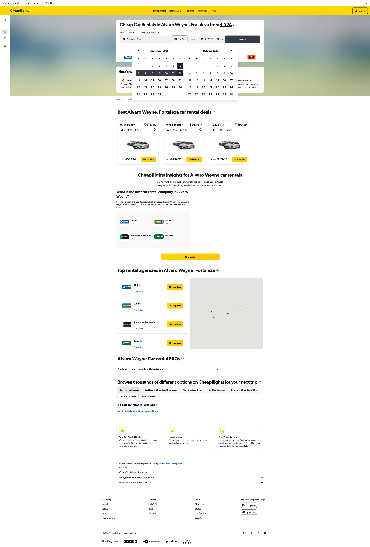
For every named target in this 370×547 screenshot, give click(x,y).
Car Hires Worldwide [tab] (192, 390)
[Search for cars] (5, 32)
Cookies (50, 3)
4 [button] (173, 66)
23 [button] (159, 87)
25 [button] (173, 87)
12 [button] (180, 73)
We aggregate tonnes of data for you (137, 477)
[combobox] (127, 32)
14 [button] (145, 80)
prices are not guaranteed (175, 464)
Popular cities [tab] (148, 396)
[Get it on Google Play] (249, 505)
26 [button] (180, 87)
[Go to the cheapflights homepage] (21, 10)
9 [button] (159, 73)
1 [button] (152, 66)
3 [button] (166, 66)
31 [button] (231, 94)
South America (128, 99)
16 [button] (159, 80)
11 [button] (173, 73)
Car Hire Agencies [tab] (217, 390)
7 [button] (145, 73)
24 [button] (166, 87)
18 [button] (173, 80)
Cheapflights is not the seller (133, 472)
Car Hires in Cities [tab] (128, 396)
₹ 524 (226, 24)
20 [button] (138, 87)
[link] (190, 257)
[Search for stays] (5, 26)
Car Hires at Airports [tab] (129, 390)
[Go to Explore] (5, 38)
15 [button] (152, 80)
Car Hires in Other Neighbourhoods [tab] (161, 390)
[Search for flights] (5, 20)
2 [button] (159, 66)
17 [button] (166, 80)
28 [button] (145, 94)
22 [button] (152, 87)
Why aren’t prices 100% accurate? (135, 482)
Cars (118, 99)
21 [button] (145, 87)
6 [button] (138, 73)
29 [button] (152, 94)
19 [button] (180, 80)
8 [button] (152, 73)
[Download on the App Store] (249, 512)
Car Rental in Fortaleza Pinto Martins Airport (138, 411)
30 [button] (159, 94)
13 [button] (138, 80)
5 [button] (180, 66)
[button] (367, 3)
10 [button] (166, 73)
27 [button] (138, 94)
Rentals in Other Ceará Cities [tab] (244, 390)
